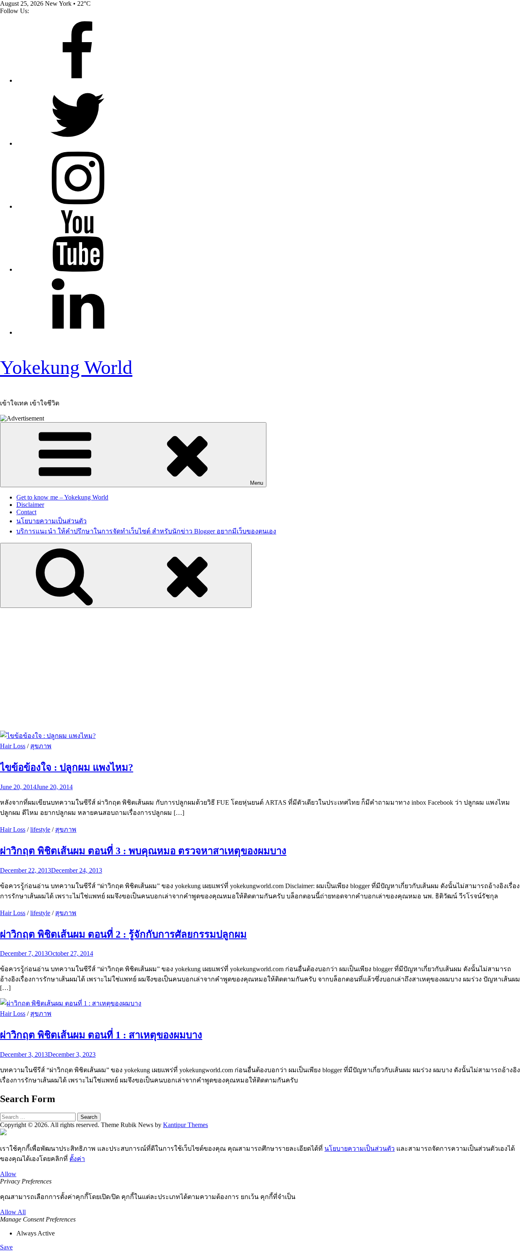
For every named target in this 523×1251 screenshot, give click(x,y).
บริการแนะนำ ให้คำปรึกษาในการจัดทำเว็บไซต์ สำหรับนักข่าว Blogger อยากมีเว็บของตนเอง (146, 531)
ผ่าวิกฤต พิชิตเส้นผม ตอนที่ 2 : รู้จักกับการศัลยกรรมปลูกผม (123, 934)
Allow (8, 1173)
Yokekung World (66, 367)
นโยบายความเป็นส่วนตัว (51, 521)
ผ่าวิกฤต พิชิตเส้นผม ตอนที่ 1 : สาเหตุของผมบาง (101, 1035)
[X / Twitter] (77, 143)
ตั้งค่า (77, 1158)
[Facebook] (77, 80)
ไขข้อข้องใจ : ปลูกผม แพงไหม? (66, 767)
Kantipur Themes (185, 1124)
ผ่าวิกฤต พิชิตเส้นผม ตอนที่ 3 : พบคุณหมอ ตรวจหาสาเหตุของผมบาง (143, 851)
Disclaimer (30, 504)
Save (6, 1247)
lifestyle (40, 829)
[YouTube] (77, 269)
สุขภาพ (40, 745)
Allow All (13, 1211)
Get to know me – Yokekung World (62, 497)
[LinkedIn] (77, 332)
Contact (26, 512)
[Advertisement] (261, 669)
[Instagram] (77, 206)
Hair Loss (12, 745)
